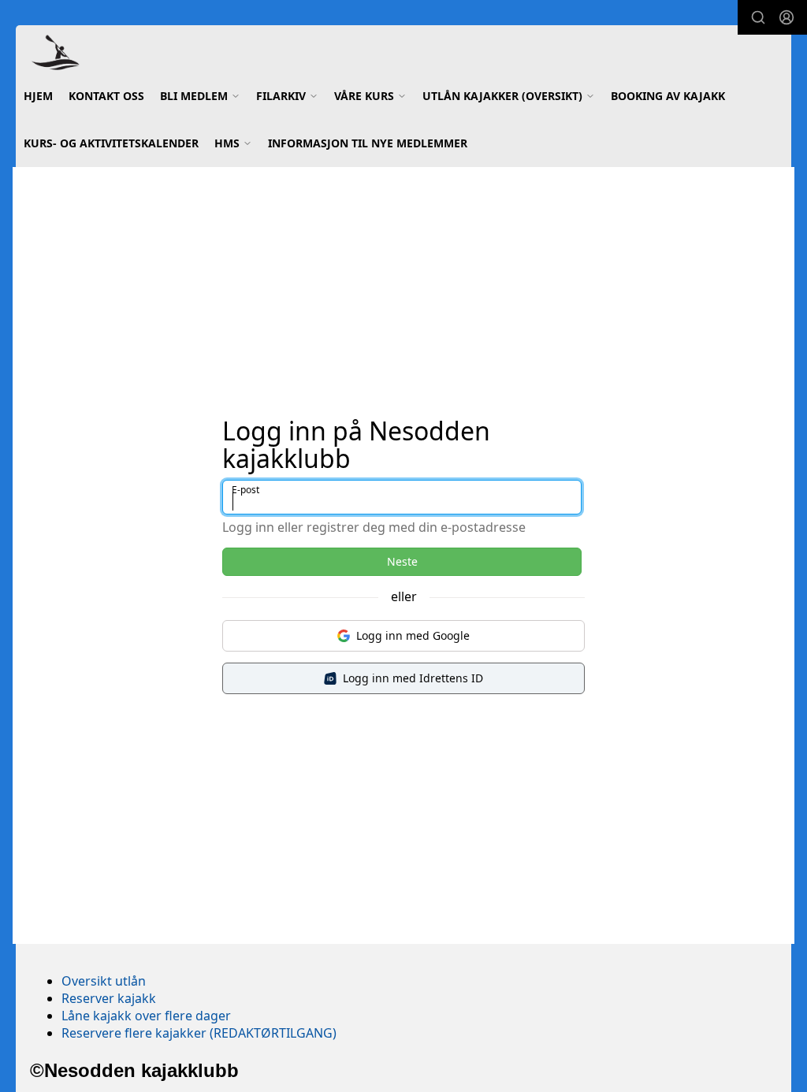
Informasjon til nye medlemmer (367, 143)
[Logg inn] (786, 17)
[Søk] (758, 17)
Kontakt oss (106, 95)
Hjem (38, 95)
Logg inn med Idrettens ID (413, 677)
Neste (402, 561)
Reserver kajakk (108, 998)
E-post (245, 489)
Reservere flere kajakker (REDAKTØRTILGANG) (199, 1033)
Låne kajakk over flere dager (146, 1015)
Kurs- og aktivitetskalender (111, 143)
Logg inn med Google (413, 635)
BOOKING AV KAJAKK (668, 95)
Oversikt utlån (103, 981)
